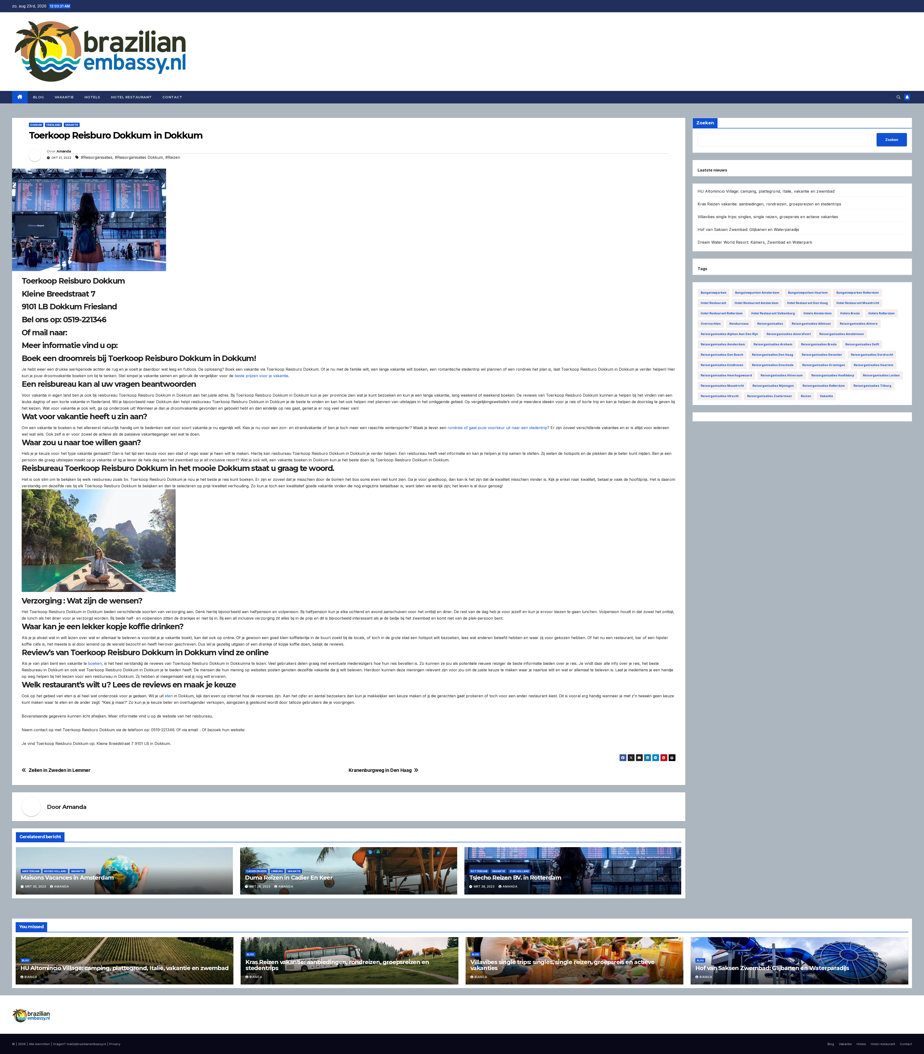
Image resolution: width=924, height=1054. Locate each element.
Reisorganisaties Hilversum (782, 375)
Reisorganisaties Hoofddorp (832, 375)
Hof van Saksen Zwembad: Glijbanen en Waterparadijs (748, 229)
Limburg (277, 871)
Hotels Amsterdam (817, 313)
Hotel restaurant (131, 97)
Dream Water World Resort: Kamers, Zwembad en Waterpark (755, 242)
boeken (95, 663)
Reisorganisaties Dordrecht (872, 354)
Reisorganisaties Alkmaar (811, 323)
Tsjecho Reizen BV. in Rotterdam (515, 877)
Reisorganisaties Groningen (823, 365)
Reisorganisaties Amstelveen (841, 334)
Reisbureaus (739, 323)
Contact (172, 97)
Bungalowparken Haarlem (808, 292)
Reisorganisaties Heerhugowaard (726, 375)
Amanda (64, 151)
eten (169, 695)
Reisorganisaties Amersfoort (789, 334)
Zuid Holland (519, 871)
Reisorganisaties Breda (819, 344)
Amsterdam (30, 871)
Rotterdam (479, 871)
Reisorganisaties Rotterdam (823, 385)
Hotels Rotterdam (881, 313)
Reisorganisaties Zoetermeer (769, 396)
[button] (898, 97)
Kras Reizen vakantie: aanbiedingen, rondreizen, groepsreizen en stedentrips (769, 204)
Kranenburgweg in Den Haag (380, 770)
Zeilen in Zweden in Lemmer (59, 770)
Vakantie (64, 97)
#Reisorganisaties (96, 157)
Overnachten (711, 323)
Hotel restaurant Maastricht (857, 303)
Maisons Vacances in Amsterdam (67, 877)
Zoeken (891, 140)
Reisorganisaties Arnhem (773, 344)
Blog (38, 97)
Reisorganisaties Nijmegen (773, 385)
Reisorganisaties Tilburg (872, 385)
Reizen (806, 396)
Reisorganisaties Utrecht (719, 396)
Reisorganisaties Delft (862, 344)
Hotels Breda (850, 313)
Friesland (53, 124)
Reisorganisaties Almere (859, 323)
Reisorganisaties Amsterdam (723, 344)
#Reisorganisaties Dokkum (139, 157)
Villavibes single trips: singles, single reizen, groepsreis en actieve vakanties (768, 216)
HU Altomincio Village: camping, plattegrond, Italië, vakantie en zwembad (766, 191)
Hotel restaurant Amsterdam (756, 303)
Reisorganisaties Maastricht (722, 385)
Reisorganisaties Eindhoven (722, 365)
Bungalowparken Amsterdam (757, 292)
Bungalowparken (713, 292)
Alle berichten (39, 1044)
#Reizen (172, 157)
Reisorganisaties (770, 323)
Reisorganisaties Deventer (822, 354)
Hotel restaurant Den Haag (807, 303)
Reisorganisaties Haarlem (873, 365)
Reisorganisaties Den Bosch (722, 354)
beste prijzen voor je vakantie (261, 375)
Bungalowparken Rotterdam (857, 292)
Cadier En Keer (256, 871)
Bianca (31, 977)
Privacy (114, 1044)
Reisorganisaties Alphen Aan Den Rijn (729, 334)
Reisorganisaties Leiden (881, 375)
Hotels (92, 97)
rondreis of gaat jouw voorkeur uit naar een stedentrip (497, 427)
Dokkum (36, 124)
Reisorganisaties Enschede (773, 365)
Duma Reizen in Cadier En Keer (289, 877)
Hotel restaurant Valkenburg (773, 313)
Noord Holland (55, 871)
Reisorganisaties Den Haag (772, 354)
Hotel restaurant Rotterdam (722, 313)
